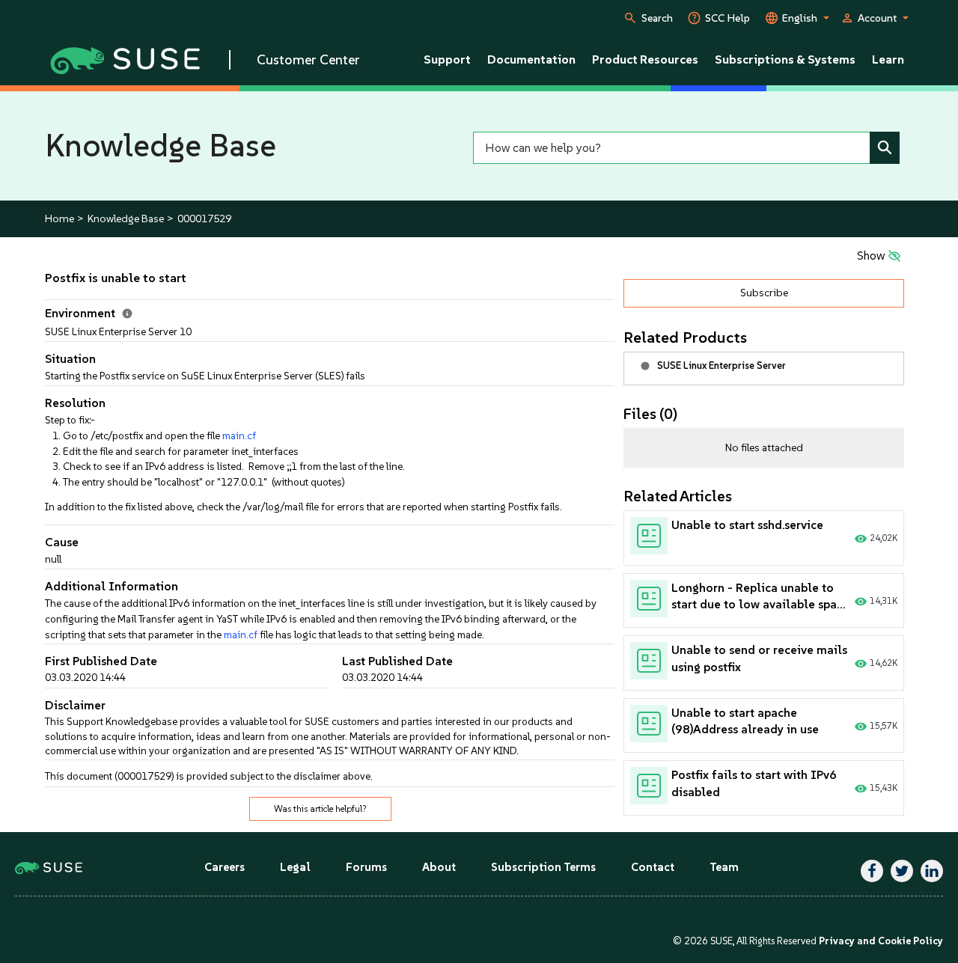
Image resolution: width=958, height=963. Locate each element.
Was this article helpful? (320, 809)
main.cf (239, 435)
